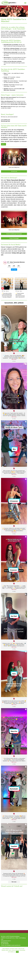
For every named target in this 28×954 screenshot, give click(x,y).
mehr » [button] (3, 144)
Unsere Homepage (14, 238)
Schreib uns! (14, 171)
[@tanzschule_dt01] (5, 262)
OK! (17, 951)
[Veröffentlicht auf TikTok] (14, 353)
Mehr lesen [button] (14, 359)
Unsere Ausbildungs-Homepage (14, 233)
